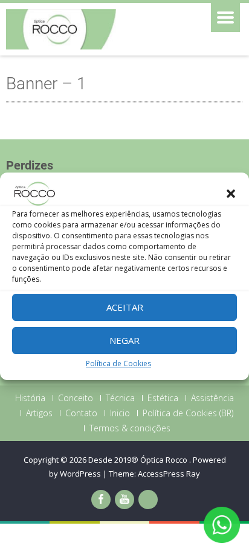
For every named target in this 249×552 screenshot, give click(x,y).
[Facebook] (101, 499)
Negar (124, 340)
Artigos (39, 413)
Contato (81, 413)
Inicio (120, 413)
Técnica (120, 398)
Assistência (212, 398)
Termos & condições (129, 428)
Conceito (75, 398)
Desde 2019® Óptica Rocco (138, 459)
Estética (162, 398)
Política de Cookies (118, 363)
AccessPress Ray (169, 473)
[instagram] (148, 499)
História (30, 398)
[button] (231, 194)
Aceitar (124, 307)
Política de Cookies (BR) (188, 413)
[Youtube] (124, 499)
